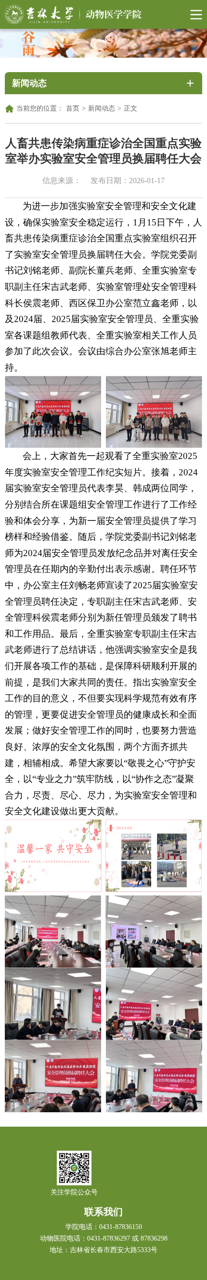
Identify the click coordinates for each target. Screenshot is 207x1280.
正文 (130, 108)
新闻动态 (101, 108)
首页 (72, 108)
